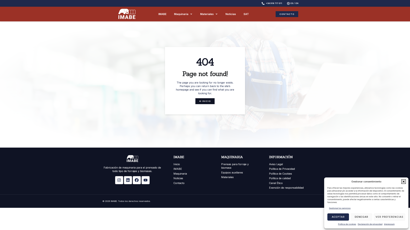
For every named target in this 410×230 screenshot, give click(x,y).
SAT (246, 14)
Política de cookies (347, 224)
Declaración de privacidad (370, 224)
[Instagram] (119, 180)
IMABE (162, 14)
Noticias (231, 14)
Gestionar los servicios (340, 208)
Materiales (207, 14)
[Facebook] (137, 180)
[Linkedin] (128, 180)
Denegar (361, 216)
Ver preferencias (389, 216)
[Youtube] (146, 180)
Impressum (389, 224)
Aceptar (338, 216)
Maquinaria (181, 14)
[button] (403, 181)
